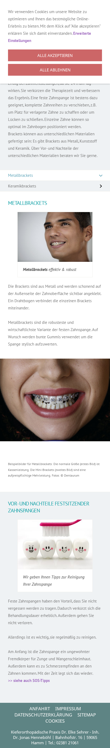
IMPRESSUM (68, 708)
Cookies (55, 721)
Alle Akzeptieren (55, 55)
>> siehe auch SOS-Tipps (29, 680)
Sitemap (86, 715)
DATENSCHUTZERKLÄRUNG (43, 715)
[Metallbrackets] (55, 237)
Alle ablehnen (55, 69)
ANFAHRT (39, 708)
